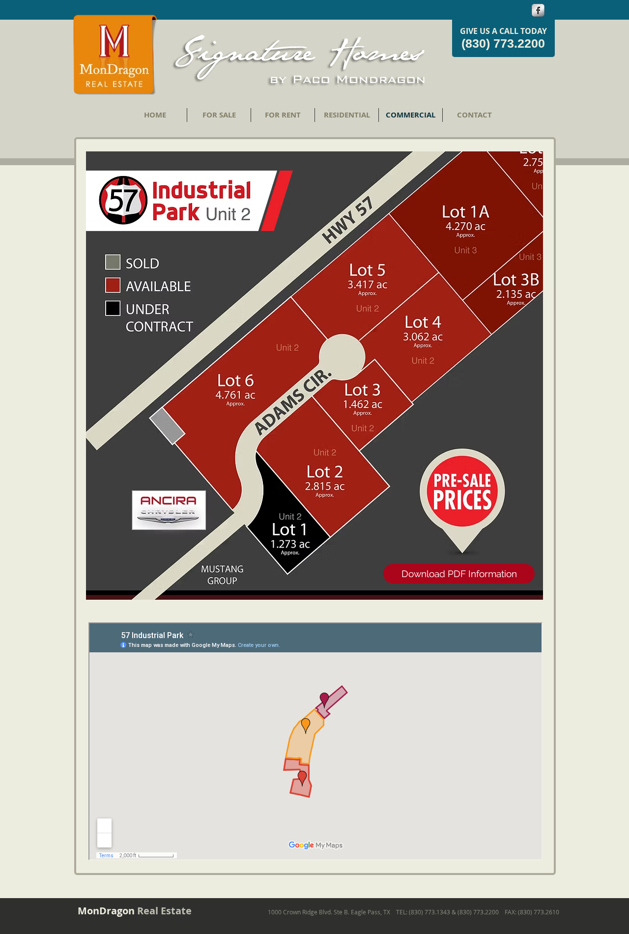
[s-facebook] (538, 10)
